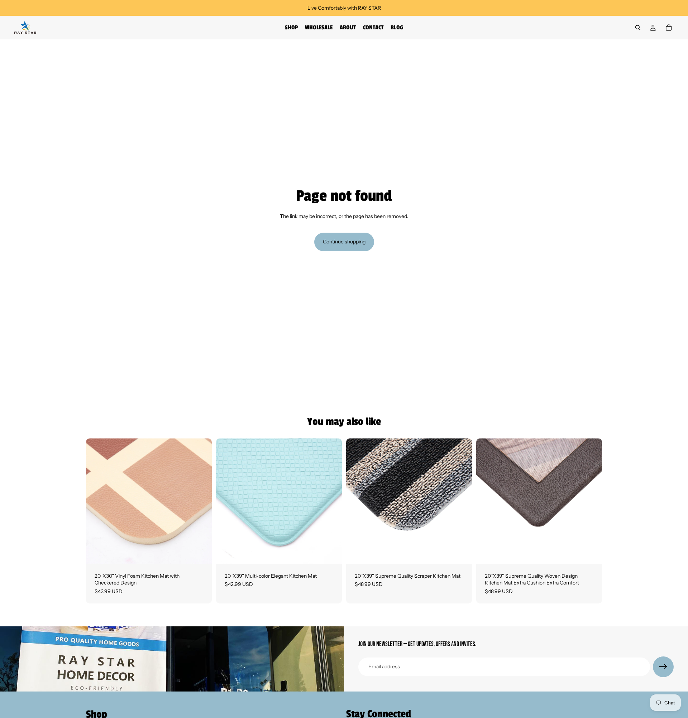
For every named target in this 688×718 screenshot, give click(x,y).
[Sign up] (663, 666)
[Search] (638, 27)
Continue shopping (344, 241)
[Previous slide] (97, 501)
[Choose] (200, 553)
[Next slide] (201, 501)
